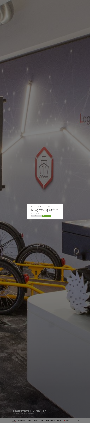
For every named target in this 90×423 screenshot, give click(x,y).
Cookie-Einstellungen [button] (36, 215)
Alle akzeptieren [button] (46, 215)
